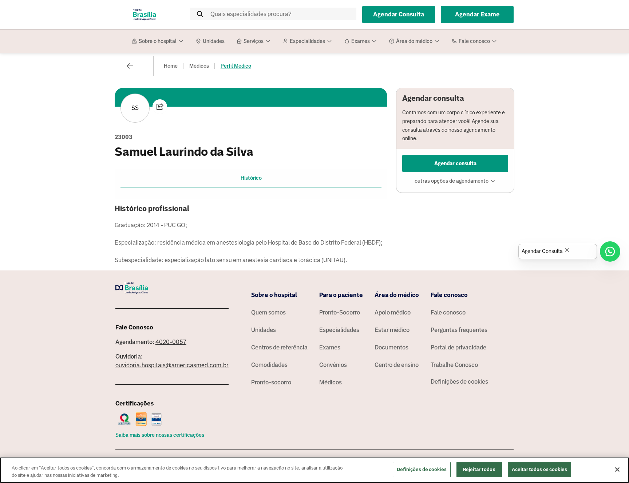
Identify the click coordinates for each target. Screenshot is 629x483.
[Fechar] (617, 470)
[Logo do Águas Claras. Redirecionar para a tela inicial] (144, 14)
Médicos (199, 65)
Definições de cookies (459, 381)
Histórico (251, 178)
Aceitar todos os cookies (539, 469)
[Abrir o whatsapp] (610, 251)
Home (171, 65)
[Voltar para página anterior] (130, 66)
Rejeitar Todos (479, 469)
